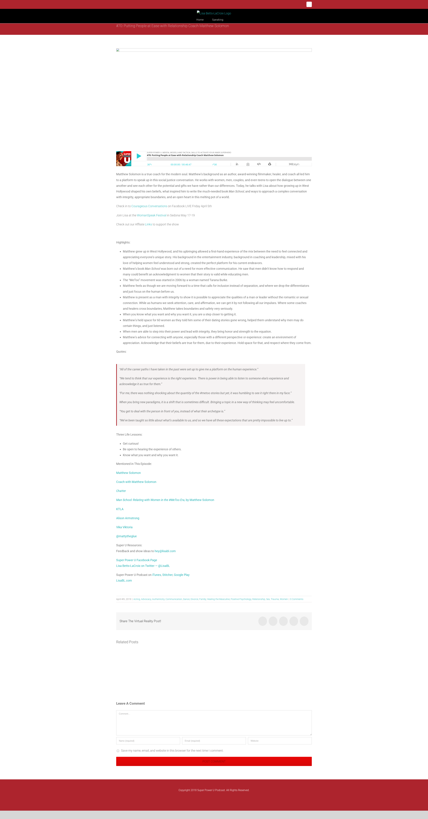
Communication (174, 599)
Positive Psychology (241, 599)
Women (284, 599)
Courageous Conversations (149, 206)
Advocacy (146, 599)
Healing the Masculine (218, 599)
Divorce (194, 599)
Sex (268, 599)
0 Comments (296, 599)
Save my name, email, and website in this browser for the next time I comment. (172, 750)
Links (148, 224)
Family (202, 599)
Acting (136, 599)
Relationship (258, 599)
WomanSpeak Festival (151, 215)
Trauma (275, 599)
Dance (186, 599)
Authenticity (158, 599)
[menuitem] (204, 19)
